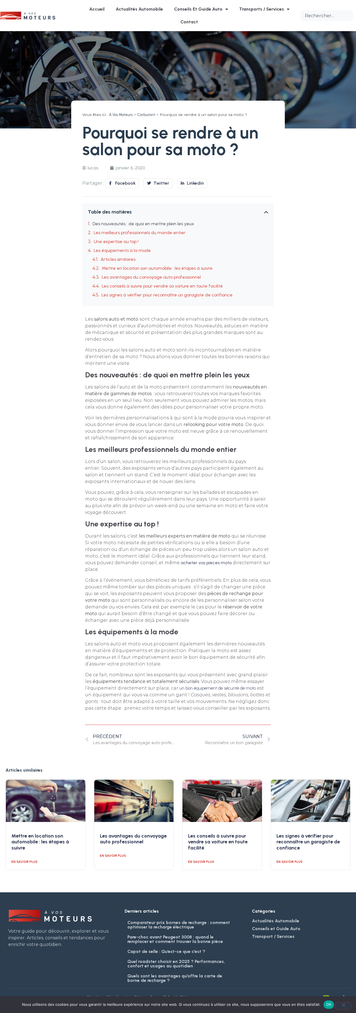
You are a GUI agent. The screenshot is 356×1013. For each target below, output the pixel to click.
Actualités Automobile (139, 9)
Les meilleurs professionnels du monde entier (140, 232)
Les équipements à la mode (122, 250)
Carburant (146, 114)
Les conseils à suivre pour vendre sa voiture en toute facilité (162, 286)
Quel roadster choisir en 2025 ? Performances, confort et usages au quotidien (176, 964)
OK (329, 1004)
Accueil (97, 9)
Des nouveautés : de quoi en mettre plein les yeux (143, 223)
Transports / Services (261, 9)
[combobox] (327, 15)
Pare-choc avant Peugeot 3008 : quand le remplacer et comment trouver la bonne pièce (175, 939)
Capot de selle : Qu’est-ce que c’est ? (166, 951)
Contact (189, 21)
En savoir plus (24, 862)
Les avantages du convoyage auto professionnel (151, 277)
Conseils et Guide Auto (198, 9)
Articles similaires (118, 259)
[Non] (343, 1006)
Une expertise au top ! (116, 241)
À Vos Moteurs (121, 114)
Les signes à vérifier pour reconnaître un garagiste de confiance (167, 295)
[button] (266, 212)
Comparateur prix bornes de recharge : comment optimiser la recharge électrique (178, 925)
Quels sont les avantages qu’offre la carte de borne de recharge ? (174, 978)
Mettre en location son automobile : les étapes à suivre (157, 268)
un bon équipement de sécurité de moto (217, 688)
